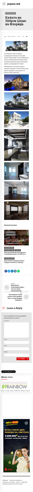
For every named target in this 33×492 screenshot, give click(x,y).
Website (5, 351)
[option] (16, 46)
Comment (6, 320)
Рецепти (18, 250)
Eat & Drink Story (10, 232)
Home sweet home (10, 13)
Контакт (18, 482)
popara (5, 36)
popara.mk (13, 3)
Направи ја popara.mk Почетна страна (12, 484)
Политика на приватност (15, 480)
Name (5, 339)
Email (5, 345)
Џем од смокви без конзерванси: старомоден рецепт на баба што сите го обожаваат (15, 254)
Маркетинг (24, 482)
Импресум (5, 480)
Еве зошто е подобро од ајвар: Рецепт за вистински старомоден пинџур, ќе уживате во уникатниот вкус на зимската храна (15, 243)
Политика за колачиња (9, 482)
